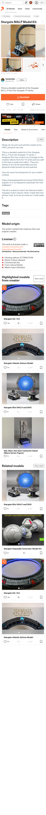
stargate (5, 213)
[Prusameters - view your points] (30, 2)
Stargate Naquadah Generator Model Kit (23, 549)
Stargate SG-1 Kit (12, 319)
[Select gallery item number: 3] (23, 314)
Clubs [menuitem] (27, 9)
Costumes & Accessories (22, 16)
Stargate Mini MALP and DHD (17, 407)
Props (37, 16)
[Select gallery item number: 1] (19, 314)
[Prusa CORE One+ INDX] (23, 119)
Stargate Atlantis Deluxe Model (18, 363)
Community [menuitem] (37, 9)
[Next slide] (43, 65)
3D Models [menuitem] (10, 9)
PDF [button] (41, 140)
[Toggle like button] (5, 323)
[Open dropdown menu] (42, 21)
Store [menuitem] (20, 9)
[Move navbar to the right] (43, 8)
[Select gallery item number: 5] (26, 314)
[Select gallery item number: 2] (21, 314)
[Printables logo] (2, 9)
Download (24, 97)
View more (39, 279)
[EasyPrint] (26, 3)
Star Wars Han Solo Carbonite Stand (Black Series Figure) (21, 452)
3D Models (6, 16)
